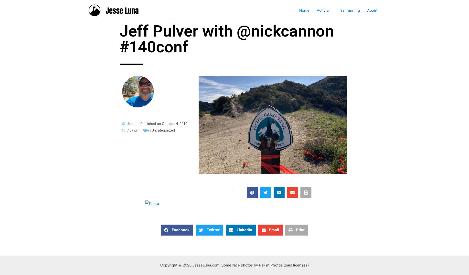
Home (304, 10)
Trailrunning (349, 10)
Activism (324, 10)
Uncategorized (163, 130)
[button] (252, 192)
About (372, 10)
